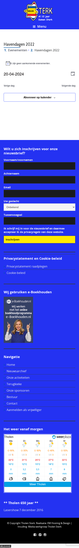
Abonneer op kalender (37, 97)
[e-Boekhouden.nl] (18, 320)
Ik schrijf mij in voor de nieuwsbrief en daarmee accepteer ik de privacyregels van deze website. (34, 230)
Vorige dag (9, 85)
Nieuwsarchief (16, 371)
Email (7, 187)
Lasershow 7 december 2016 (23, 510)
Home (11, 365)
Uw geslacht (11, 201)
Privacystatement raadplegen (27, 266)
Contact (12, 403)
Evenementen (17, 50)
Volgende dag (69, 85)
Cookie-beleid (16, 273)
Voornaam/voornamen (18, 160)
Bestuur (12, 397)
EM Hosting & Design (58, 523)
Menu (41, 26)
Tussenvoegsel (13, 215)
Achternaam (11, 173)
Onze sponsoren (18, 390)
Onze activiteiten (18, 378)
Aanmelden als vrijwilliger (24, 410)
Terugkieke (14, 384)
